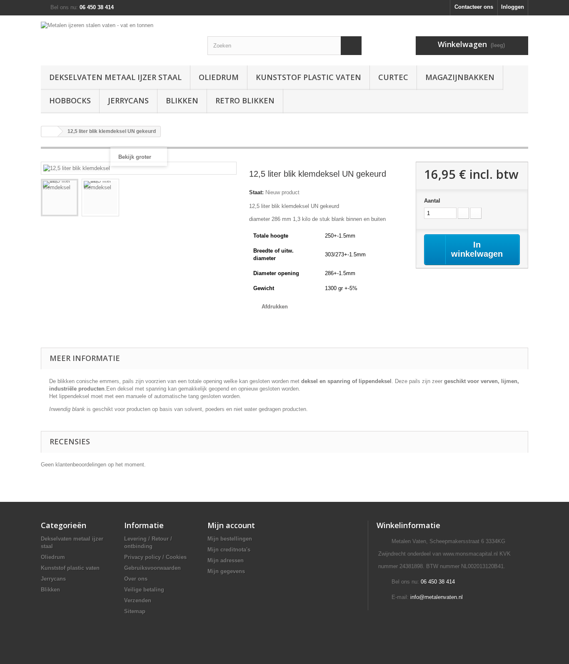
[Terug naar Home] (49, 131)
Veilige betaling (144, 589)
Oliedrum (219, 77)
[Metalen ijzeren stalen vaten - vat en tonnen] (118, 33)
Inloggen (512, 7)
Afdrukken (275, 306)
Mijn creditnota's (228, 549)
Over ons (135, 579)
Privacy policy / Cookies (155, 557)
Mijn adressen (225, 560)
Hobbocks (70, 100)
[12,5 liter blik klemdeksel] (59, 197)
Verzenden (137, 600)
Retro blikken (245, 100)
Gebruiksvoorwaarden (152, 568)
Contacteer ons (473, 7)
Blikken (182, 100)
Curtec (393, 77)
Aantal (432, 201)
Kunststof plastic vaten (308, 77)
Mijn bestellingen (229, 539)
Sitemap (134, 611)
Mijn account (231, 525)
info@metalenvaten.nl (436, 597)
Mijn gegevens (226, 571)
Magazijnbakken (459, 77)
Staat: (256, 192)
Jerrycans (128, 100)
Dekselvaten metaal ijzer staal (115, 77)
